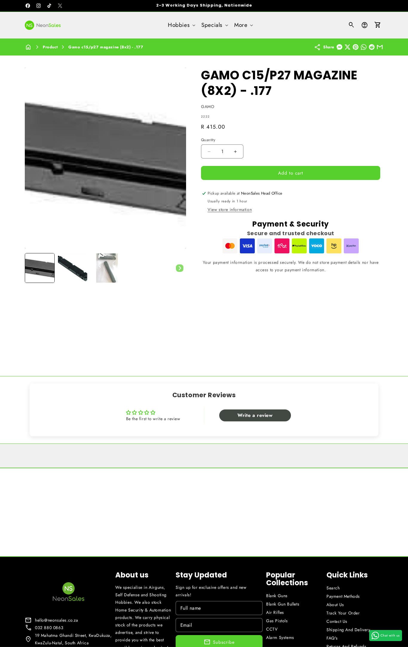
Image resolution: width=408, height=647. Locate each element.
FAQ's (332, 638)
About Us (335, 605)
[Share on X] (347, 47)
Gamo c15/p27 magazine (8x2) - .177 (105, 47)
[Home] (28, 47)
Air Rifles (275, 612)
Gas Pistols (277, 621)
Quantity (208, 140)
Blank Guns (277, 596)
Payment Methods (343, 596)
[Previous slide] (31, 268)
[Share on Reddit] (371, 47)
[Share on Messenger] (339, 47)
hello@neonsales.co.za (56, 620)
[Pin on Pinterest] (355, 47)
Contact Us (336, 621)
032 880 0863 (49, 628)
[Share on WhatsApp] (363, 47)
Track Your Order (343, 613)
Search (333, 588)
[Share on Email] (379, 47)
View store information (230, 209)
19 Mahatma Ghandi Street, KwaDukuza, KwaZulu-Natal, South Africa (73, 639)
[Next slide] (179, 268)
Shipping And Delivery (348, 630)
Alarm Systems (280, 637)
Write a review (254, 415)
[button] (181, 25)
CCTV (271, 629)
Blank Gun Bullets (282, 604)
